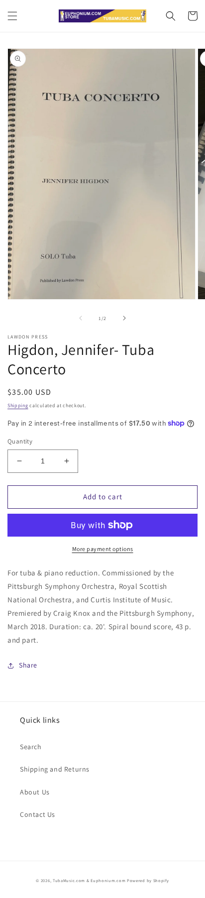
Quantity (19, 441)
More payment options (102, 549)
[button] (12, 16)
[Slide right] (124, 318)
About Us (35, 791)
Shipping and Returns (55, 769)
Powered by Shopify (148, 880)
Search (31, 746)
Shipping (17, 405)
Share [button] (28, 665)
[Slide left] (81, 318)
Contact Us (37, 814)
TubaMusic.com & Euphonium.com (89, 880)
